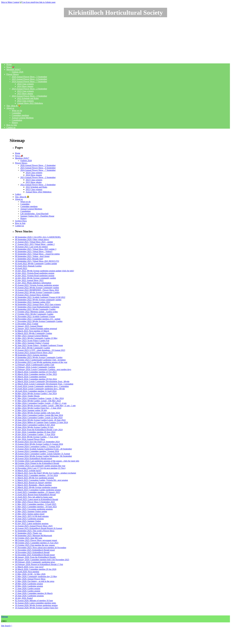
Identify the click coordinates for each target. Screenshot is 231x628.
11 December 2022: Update (26, 324)
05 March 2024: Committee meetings (30, 377)
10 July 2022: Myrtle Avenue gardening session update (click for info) (44, 271)
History (15, 122)
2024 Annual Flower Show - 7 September (29, 81)
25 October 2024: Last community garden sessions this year (40, 466)
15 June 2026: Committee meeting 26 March (34, 593)
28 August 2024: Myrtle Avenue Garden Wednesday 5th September (43, 456)
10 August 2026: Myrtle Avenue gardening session (36, 605)
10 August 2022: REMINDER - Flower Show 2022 (37, 290)
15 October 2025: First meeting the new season (35, 545)
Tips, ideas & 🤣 (13, 106)
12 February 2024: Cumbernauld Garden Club (34, 364)
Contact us (10, 127)
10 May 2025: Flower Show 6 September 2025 (35, 502)
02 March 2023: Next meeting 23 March (32, 331)
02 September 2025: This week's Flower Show (35, 531)
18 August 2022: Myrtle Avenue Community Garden (37, 292)
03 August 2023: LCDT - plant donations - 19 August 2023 (40, 350)
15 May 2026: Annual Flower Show (30, 579)
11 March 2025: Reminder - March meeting (33, 485)
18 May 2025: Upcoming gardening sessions (34, 509)
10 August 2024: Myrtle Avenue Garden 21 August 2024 (39, 444)
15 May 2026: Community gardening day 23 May (36, 576)
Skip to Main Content (10, 2)
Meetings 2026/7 (13, 69)
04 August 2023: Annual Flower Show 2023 (34, 352)
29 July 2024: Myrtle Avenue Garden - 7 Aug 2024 (36, 437)
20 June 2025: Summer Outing (28, 521)
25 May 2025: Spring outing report (29, 514)
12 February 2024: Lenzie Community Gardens (35, 367)
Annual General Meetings (23, 118)
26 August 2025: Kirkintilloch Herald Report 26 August (38, 528)
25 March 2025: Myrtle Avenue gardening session (36, 487)
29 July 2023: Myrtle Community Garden (32, 348)
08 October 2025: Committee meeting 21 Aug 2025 (36, 543)
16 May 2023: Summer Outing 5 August (32, 343)
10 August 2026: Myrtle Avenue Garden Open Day (36, 608)
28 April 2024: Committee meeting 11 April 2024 (35, 391)
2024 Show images (25, 86)
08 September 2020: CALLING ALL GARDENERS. (38, 237)
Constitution (17, 120)
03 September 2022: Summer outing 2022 (32, 302)
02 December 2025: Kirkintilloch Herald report (35, 555)
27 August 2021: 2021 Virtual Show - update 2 (35, 244)
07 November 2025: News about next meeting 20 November (40, 547)
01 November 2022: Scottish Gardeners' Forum (35, 316)
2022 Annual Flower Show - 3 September (29, 96)
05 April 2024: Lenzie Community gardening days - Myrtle (40, 389)
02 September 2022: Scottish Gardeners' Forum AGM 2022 (40, 297)
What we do (17, 110)
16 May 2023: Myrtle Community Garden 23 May (36, 338)
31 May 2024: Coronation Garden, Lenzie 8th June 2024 (39, 415)
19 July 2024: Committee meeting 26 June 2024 (35, 432)
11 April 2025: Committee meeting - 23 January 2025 (37, 492)
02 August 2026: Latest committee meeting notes (35, 603)
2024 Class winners (25, 84)
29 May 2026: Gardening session (29, 584)
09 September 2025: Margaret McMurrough (33, 535)
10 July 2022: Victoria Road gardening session (34, 273)
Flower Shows (12, 74)
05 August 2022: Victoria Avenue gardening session (37, 285)
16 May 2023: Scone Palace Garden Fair (32, 340)
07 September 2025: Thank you (28, 533)
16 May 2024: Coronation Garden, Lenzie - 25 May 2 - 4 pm (40, 403)
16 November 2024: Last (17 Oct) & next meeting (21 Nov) (40, 468)
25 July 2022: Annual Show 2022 (29, 280)
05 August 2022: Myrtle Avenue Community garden (37, 287)
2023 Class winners (25, 91)
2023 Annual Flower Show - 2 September (29, 89)
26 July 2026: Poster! (24, 598)
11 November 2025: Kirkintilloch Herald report (35, 550)
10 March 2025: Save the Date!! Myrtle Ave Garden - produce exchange (45, 473)
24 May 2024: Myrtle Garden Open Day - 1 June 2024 (38, 408)
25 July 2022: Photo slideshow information (33, 283)
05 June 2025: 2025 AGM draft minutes (32, 516)
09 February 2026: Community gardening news (35, 562)
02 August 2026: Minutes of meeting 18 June (34, 600)
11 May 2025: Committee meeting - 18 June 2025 (36, 507)
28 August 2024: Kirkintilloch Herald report (33, 458)
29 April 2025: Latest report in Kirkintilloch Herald (36, 499)
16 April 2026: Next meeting (27, 571)
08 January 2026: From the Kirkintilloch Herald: (35, 557)
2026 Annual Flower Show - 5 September (29, 77)
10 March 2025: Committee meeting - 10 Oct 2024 (36, 475)
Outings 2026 (17, 72)
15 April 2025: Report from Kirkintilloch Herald (35, 494)
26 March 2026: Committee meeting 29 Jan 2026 (35, 569)
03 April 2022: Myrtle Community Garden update (36, 263)
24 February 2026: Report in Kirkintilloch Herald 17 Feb (39, 564)
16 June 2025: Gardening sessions (29, 519)
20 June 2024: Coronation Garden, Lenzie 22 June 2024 (38, 417)
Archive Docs (21, 221)
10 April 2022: (21, 268)
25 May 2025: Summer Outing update (31, 511)
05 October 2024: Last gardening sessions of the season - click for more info (47, 461)
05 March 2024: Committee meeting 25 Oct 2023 (36, 372)
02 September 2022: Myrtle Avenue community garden (38, 299)
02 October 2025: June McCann (28, 538)
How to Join (11, 125)
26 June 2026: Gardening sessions (29, 596)
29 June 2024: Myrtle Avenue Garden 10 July (34, 427)
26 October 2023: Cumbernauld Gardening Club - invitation (40, 360)
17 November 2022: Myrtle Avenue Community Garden (38, 321)
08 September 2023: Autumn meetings (31, 355)
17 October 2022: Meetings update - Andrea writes (36, 312)
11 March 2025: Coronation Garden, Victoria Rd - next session (41, 480)
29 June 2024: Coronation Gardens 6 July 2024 (35, 425)
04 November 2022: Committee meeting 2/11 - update (37, 319)
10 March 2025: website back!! (28, 470)
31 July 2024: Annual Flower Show (30, 439)
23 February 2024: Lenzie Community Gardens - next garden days (43, 369)
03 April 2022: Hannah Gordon (28, 266)
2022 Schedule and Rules (28, 98)
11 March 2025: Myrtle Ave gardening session (34, 478)
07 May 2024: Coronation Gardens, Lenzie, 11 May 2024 (39, 398)
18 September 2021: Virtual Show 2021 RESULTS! (37, 261)
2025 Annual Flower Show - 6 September (29, 79)
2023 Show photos (25, 93)
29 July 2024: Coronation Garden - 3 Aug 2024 (35, 434)
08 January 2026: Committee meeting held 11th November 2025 (42, 559)
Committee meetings (20, 115)
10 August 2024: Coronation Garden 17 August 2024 (37, 446)
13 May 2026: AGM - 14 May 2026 (30, 574)
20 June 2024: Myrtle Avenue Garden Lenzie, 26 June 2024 (40, 420)
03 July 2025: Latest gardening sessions (31, 523)
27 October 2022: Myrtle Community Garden (34, 314)
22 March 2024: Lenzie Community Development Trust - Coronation (44, 384)
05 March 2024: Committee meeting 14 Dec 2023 (36, 374)
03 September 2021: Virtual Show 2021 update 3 (35, 249)
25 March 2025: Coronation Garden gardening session (38, 490)
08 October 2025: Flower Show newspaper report (36, 540)
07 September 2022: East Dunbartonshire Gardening (37, 307)
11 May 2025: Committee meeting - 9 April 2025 (35, 504)
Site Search (6, 626)
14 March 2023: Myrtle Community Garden (33, 333)
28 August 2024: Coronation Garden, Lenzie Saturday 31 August (42, 454)
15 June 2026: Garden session (27, 588)
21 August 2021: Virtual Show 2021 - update (34, 242)
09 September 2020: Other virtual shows (32, 239)
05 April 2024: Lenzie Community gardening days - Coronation (42, 386)
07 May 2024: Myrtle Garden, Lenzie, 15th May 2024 (38, 401)
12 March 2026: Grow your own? (29, 567)
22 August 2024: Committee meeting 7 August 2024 (37, 451)
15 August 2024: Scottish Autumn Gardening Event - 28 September (43, 449)
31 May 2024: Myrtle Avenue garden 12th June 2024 (37, 413)
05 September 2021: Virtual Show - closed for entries (37, 254)
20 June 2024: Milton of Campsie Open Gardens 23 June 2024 (41, 422)
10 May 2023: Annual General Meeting (31, 336)
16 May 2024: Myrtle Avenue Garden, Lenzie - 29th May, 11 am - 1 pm (45, 405)
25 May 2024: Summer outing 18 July (31, 410)
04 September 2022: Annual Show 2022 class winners (38, 304)
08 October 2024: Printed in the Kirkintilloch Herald (37, 463)
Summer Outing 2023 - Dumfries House (37, 216)
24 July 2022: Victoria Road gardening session (34, 275)
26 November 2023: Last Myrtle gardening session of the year (41, 362)
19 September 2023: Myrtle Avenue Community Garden (38, 357)
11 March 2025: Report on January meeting (33, 482)
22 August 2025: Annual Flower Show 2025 (34, 526)
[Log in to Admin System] (37, 2)
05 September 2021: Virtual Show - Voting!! (33, 251)
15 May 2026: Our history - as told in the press (34, 581)
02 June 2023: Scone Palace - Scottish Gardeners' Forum (39, 345)
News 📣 (10, 67)
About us (10, 108)
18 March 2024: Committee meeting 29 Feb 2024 (36, 379)
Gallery (18, 194)
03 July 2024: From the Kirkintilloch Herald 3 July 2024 (39, 429)
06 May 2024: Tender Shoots (27, 396)
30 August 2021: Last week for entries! (31, 247)
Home (9, 64)
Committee (16, 113)
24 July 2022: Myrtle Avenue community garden (35, 278)
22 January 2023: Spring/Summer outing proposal (36, 328)
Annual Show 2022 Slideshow (30, 103)
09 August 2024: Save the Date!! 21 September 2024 (37, 442)
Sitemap (4, 616)
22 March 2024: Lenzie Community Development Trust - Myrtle (42, 381)
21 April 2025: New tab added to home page (34, 497)
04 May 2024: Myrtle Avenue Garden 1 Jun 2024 (36, 393)
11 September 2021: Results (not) (29, 259)
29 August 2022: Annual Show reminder (32, 295)
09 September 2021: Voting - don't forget (32, 256)
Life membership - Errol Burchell (34, 213)
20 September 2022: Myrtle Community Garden (35, 309)
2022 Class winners (25, 101)
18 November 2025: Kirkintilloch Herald (32, 552)
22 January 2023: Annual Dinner (29, 326)
